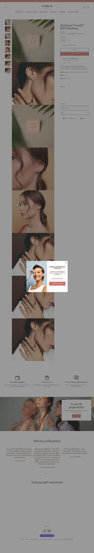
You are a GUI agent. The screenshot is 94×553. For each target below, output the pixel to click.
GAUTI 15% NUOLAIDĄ (57, 283)
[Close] (66, 262)
